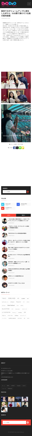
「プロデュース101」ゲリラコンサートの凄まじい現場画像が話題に (18, 226)
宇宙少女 (4, 315)
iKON (28, 318)
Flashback (10, 388)
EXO (18, 305)
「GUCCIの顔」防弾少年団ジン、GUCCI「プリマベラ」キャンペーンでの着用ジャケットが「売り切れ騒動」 (19, 220)
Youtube (18, 385)
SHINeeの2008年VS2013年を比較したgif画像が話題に (19, 269)
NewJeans (17, 309)
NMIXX (22, 305)
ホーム (3, 385)
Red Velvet (11, 305)
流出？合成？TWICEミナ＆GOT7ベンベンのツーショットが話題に (19, 248)
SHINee (16, 315)
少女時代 (23, 298)
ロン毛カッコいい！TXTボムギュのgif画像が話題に (19, 255)
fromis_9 (14, 312)
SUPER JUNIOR (12, 318)
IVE (18, 298)
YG (24, 318)
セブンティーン (5, 302)
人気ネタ (8, 215)
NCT (28, 298)
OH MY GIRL (10, 315)
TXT (24, 302)
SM (25, 312)
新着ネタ (23, 215)
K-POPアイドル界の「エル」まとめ (16, 283)
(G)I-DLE (3, 305)
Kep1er (18, 302)
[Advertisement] (16, 55)
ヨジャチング (23, 315)
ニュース (4, 388)
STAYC (28, 302)
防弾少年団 (11, 298)
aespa (12, 302)
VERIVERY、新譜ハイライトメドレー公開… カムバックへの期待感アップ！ (18, 262)
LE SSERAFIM (6, 312)
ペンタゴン (4, 318)
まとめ (24, 385)
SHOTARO (20, 318)
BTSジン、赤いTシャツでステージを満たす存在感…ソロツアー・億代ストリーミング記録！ (19, 241)
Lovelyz (20, 312)
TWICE (4, 298)
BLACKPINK (5, 309)
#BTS (8, 385)
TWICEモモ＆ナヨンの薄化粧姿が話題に (17, 233)
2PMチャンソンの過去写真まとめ (15, 276)
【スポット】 (24, 309)
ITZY (12, 309)
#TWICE (13, 385)
